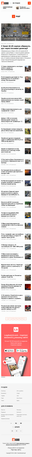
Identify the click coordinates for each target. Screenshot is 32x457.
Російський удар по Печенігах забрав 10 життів (11, 276)
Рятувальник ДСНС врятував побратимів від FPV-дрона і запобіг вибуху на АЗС (11, 307)
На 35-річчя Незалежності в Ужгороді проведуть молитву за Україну (12, 89)
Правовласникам (5, 418)
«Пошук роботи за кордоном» (16, 448)
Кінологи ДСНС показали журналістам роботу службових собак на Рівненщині (12, 204)
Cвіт (18, 395)
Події (2, 398)
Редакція (3, 412)
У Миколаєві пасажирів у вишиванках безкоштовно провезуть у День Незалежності (12, 256)
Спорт (18, 393)
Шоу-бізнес (19, 398)
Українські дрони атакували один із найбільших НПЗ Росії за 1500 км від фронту (12, 140)
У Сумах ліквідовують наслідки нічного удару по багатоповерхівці (12, 68)
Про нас (3, 409)
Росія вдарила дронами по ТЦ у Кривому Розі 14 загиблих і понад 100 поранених (12, 79)
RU (16, 423)
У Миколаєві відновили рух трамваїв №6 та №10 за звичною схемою (12, 225)
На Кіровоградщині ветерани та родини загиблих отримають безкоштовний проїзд (12, 182)
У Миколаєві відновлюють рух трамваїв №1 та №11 (11, 110)
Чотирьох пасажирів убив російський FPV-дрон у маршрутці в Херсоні (10, 214)
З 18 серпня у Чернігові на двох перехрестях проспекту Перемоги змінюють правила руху (12, 297)
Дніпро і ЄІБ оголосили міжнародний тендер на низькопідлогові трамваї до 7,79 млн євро (12, 120)
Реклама (19, 409)
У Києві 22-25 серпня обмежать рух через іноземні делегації (15, 47)
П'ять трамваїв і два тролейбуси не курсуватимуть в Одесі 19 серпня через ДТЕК (12, 236)
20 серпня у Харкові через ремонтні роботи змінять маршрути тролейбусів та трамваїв (10, 193)
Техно (2, 400)
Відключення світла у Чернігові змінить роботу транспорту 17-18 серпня (12, 266)
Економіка (3, 393)
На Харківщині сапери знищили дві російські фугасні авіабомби (12, 130)
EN (21, 423)
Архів (18, 400)
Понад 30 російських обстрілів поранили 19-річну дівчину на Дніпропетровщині (11, 286)
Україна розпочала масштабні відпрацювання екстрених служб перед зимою (12, 100)
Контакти (19, 412)
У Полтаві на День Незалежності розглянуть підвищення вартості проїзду (12, 161)
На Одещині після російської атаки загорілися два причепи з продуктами (12, 172)
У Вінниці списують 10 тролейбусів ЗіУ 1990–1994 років (12, 245)
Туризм (3, 395)
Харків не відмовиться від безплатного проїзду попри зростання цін (10, 150)
